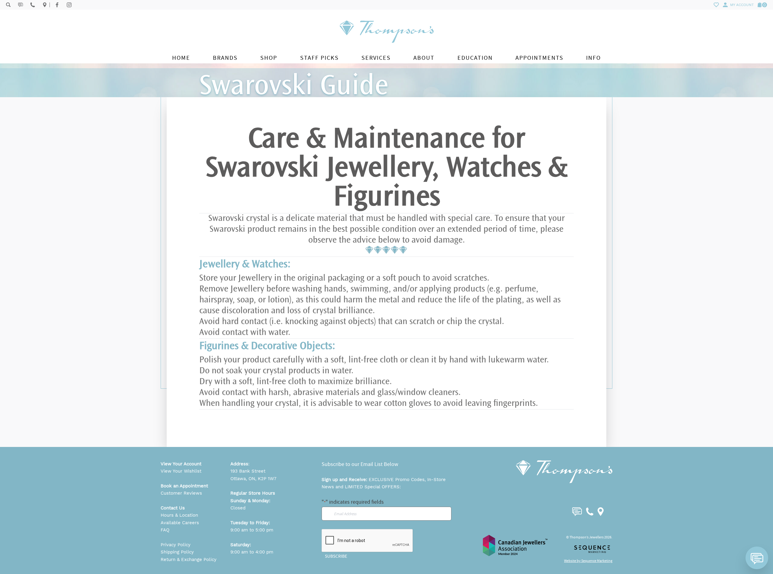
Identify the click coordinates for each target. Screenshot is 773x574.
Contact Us (173, 508)
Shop (268, 58)
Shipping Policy (177, 552)
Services (376, 58)
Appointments (539, 58)
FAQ (165, 530)
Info (593, 58)
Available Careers (180, 522)
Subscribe (336, 556)
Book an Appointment (184, 486)
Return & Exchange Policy (189, 559)
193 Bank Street (247, 471)
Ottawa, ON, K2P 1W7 (253, 478)
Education (475, 58)
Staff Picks (319, 58)
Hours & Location (179, 515)
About (424, 58)
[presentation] (367, 541)
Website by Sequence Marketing (588, 560)
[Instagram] (69, 4)
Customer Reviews (181, 493)
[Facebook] (57, 4)
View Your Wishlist (181, 471)
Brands (225, 58)
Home (181, 58)
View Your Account (181, 464)
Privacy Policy (176, 544)
